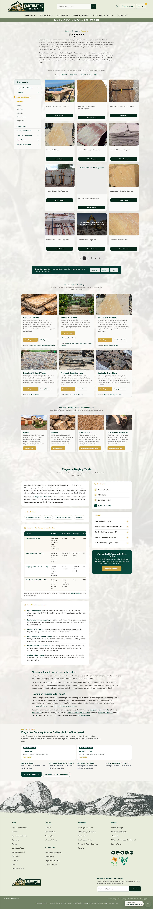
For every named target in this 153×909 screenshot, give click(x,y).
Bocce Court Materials (20, 828)
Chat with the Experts (119, 832)
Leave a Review (116, 844)
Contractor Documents (53, 852)
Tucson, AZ (49, 836)
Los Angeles (81, 766)
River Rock (15, 856)
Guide (113, 270)
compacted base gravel (99, 710)
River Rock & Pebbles (24, 135)
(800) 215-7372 (105, 506)
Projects (94, 270)
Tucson (122, 766)
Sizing (104, 270)
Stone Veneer (21, 117)
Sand (14, 864)
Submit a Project (51, 865)
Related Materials (86, 75)
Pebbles (15, 860)
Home (67, 31)
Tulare (43, 766)
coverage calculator (60, 60)
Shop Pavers (29, 448)
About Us (114, 836)
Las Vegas (109, 766)
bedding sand (37, 713)
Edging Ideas (118, 389)
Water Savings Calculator (87, 832)
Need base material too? (134, 904)
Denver (128, 766)
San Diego (89, 768)
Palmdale (60, 766)
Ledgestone (21, 120)
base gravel (93, 57)
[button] (116, 6)
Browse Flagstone (104, 490)
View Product (59, 115)
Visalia (23, 766)
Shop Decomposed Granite (89, 448)
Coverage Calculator (85, 828)
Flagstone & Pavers (23, 97)
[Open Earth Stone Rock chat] (148, 904)
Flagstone (20, 101)
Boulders (20, 92)
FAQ (95, 75)
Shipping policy (144, 899)
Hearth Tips (80, 389)
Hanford (29, 768)
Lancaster (52, 766)
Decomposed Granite (24, 131)
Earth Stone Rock (14, 899)
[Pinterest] (122, 853)
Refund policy (122, 899)
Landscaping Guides (85, 840)
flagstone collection (42, 497)
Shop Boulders (57, 448)
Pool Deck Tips (119, 340)
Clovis (23, 768)
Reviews (81, 848)
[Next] (103, 258)
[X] (127, 853)
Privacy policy (112, 899)
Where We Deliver (51, 840)
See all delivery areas (31, 774)
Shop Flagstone (30, 340)
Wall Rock (20, 109)
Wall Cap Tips (44, 389)
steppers (35, 715)
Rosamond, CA (50, 832)
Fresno (29, 766)
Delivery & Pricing (104, 500)
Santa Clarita (69, 766)
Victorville (52, 768)
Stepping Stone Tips (68, 338)
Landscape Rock (18, 848)
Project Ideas (74, 75)
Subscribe (135, 889)
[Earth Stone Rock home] (43, 882)
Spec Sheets (49, 857)
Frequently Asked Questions (88, 844)
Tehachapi (60, 768)
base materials (75, 593)
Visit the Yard (102, 495)
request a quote (84, 715)
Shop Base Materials (115, 448)
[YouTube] (131, 853)
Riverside (90, 766)
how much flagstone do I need (83, 60)
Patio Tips (43, 340)
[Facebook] (113, 853)
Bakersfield (36, 766)
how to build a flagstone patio (78, 713)
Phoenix (116, 766)
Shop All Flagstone (32, 517)
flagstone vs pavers (105, 713)
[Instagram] (118, 853)
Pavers (19, 105)
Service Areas (83, 836)
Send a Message (117, 828)
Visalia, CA (49, 828)
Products (75, 31)
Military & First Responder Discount (123, 840)
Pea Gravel (37, 345)
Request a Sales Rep (52, 861)
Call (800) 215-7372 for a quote (56, 774)
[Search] (93, 6)
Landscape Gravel (18, 852)
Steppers (20, 113)
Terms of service (133, 899)
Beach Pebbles (113, 345)
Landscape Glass (71, 395)
